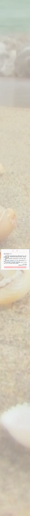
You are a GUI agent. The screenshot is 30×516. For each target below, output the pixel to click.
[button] (28, 247)
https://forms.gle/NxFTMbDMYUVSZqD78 (13, 261)
